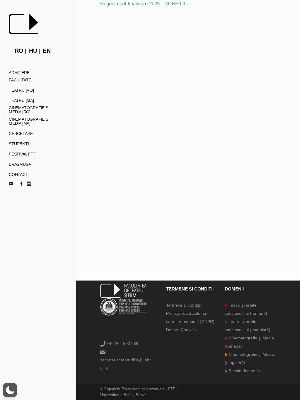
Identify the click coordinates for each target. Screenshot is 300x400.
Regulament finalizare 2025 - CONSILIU (144, 3)
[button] (10, 390)
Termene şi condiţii (183, 305)
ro (19, 50)
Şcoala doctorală (244, 370)
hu (33, 50)
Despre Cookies (181, 329)
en (47, 50)
